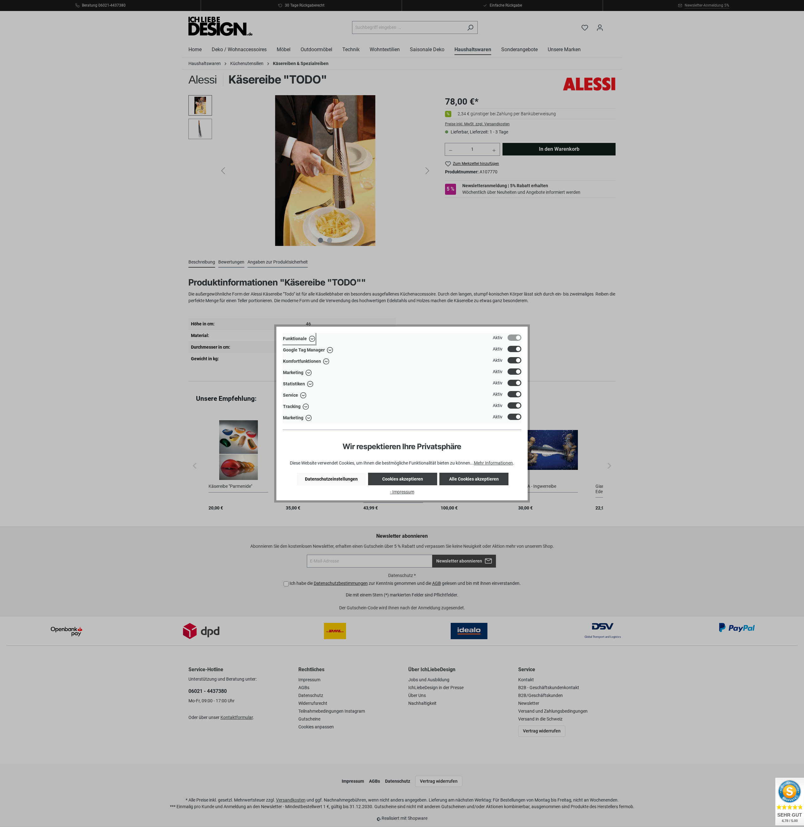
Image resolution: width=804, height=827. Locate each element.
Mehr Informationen (493, 462)
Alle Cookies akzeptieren (474, 479)
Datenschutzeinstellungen (331, 479)
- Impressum (402, 491)
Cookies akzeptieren (402, 479)
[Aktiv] (514, 338)
